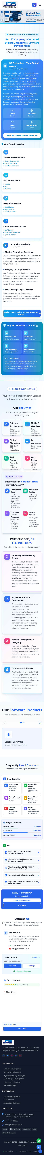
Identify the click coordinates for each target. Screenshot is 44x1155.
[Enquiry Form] (34, 5)
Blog (34, 1129)
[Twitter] (7, 1055)
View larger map (9, 1024)
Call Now (12, 965)
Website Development (12, 1072)
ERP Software (9, 1100)
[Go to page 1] (21, 722)
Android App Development (14, 1079)
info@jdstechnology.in (20, 949)
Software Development (12, 1069)
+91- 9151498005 (11, 1121)
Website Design (10, 1085)
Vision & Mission (15, 1129)
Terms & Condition (9, 1133)
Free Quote (22, 905)
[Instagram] (12, 1055)
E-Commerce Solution (12, 1082)
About (5, 1129)
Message (31, 966)
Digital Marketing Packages (14, 1075)
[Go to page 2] (24, 722)
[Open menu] (39, 4)
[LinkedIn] (16, 1055)
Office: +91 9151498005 (21, 945)
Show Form (35, 957)
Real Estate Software (12, 1096)
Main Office (22, 1029)
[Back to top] (40, 1151)
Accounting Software (12, 1103)
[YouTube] (20, 1055)
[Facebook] (3, 1055)
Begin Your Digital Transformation (20, 135)
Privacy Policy (22, 1145)
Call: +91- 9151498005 (22, 900)
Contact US (26, 1129)
